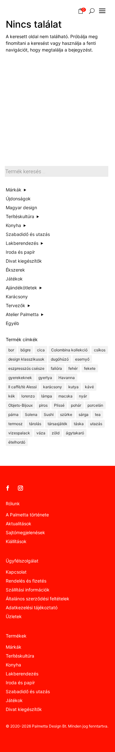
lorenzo (28, 396)
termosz (15, 423)
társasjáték (57, 423)
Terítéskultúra (20, 656)
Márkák (13, 647)
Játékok (14, 700)
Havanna (66, 377)
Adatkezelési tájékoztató (31, 607)
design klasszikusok (26, 359)
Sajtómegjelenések (25, 532)
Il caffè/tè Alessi (22, 386)
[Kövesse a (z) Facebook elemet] (8, 488)
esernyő (82, 359)
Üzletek (14, 616)
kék (11, 396)
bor (11, 350)
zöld (55, 433)
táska (79, 423)
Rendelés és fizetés (26, 580)
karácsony (52, 386)
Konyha (13, 664)
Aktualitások (18, 523)
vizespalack (19, 433)
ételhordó (16, 442)
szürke (66, 414)
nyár (83, 396)
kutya (73, 386)
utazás (96, 423)
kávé (89, 386)
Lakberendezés (22, 673)
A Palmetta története (27, 514)
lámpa (46, 396)
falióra (56, 368)
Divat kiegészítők (24, 709)
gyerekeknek (20, 377)
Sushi (49, 414)
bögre (25, 350)
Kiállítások (16, 541)
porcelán (95, 405)
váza (40, 433)
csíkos (99, 350)
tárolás (35, 423)
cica (41, 350)
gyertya (45, 377)
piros (43, 405)
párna (13, 414)
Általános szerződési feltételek (37, 598)
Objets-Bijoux (20, 405)
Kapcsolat (16, 572)
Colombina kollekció (69, 350)
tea (98, 414)
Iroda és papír (20, 682)
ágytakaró (75, 433)
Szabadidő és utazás (28, 691)
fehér (73, 368)
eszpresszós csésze (26, 368)
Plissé (59, 405)
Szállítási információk (28, 589)
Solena (31, 414)
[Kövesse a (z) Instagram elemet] (20, 488)
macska (65, 396)
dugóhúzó (60, 359)
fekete (90, 368)
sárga (83, 414)
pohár (76, 405)
